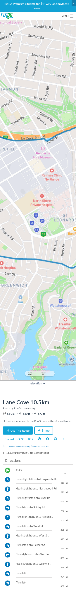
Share (46, 430)
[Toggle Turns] (39, 439)
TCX (30, 439)
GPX (21, 439)
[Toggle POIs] (47, 439)
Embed (9, 439)
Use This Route (20, 430)
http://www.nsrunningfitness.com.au (26, 446)
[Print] (55, 439)
